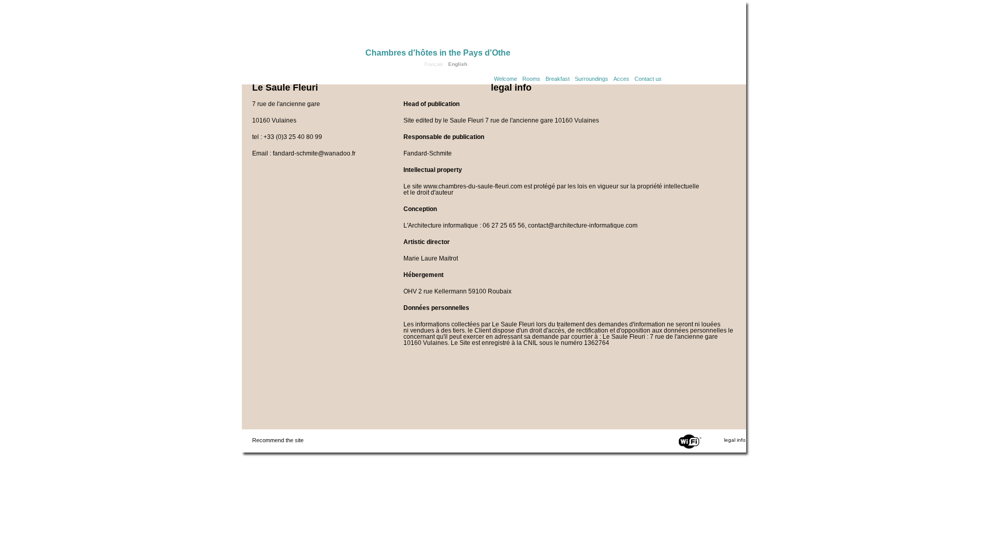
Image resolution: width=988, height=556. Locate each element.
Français (434, 64)
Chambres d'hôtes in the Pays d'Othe (437, 52)
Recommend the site (278, 440)
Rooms (531, 79)
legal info (735, 440)
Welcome (505, 79)
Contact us (648, 79)
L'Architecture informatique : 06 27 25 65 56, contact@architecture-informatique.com (520, 225)
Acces (621, 79)
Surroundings (591, 79)
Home (303, 27)
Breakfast (557, 79)
